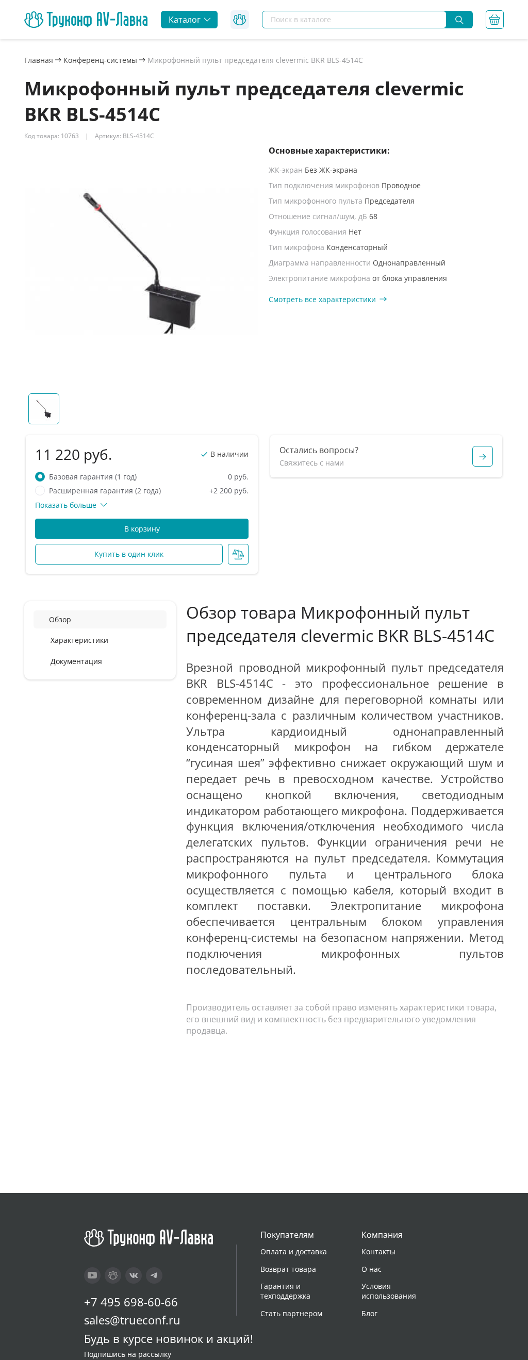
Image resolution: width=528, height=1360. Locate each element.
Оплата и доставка (293, 1251)
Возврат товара (288, 1269)
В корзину (142, 529)
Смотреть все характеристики (322, 299)
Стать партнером (291, 1313)
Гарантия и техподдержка (285, 1291)
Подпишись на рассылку (127, 1354)
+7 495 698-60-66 (131, 1301)
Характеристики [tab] (79, 640)
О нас (371, 1269)
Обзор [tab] (60, 619)
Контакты (378, 1251)
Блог (369, 1313)
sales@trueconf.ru (132, 1320)
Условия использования (388, 1291)
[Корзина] (494, 19)
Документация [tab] (76, 661)
